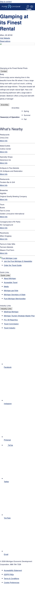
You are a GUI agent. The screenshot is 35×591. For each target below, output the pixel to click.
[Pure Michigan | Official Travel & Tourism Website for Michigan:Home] (11, 7)
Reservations (5, 41)
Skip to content (6, 1)
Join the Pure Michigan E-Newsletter (18, 261)
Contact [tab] (4, 71)
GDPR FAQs (9, 574)
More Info (3, 140)
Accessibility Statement (13, 570)
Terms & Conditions (11, 578)
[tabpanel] (17, 88)
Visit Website (5, 38)
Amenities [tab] (4, 104)
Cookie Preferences (11, 582)
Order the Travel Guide (13, 265)
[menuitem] (19, 582)
